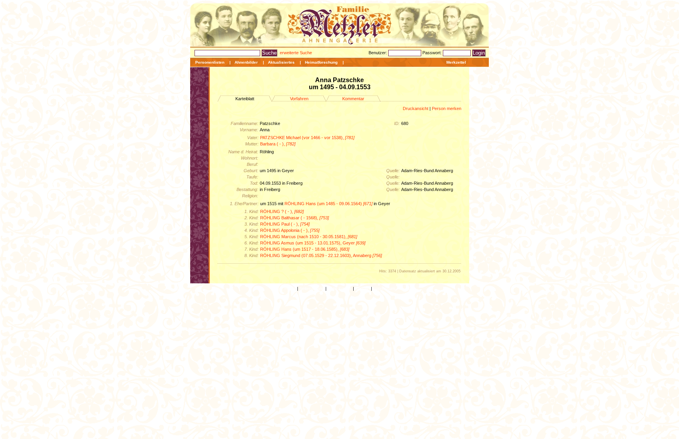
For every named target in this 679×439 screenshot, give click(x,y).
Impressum (384, 288)
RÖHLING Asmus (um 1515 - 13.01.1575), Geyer (312, 243)
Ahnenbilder (246, 62)
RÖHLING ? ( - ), (282, 211)
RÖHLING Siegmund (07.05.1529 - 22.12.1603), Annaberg (321, 255)
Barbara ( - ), (277, 143)
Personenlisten (209, 62)
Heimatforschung (321, 62)
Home (290, 288)
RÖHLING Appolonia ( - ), (289, 230)
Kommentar (353, 98)
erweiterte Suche (296, 52)
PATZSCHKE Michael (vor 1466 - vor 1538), (307, 137)
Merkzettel (456, 62)
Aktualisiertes (281, 62)
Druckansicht (415, 108)
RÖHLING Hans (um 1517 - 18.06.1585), (304, 249)
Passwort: (432, 52)
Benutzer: (378, 52)
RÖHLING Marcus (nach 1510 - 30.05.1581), (308, 236)
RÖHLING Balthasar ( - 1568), (294, 217)
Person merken (446, 108)
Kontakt (362, 288)
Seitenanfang (311, 288)
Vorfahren (299, 98)
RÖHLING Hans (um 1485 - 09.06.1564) (328, 203)
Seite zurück (340, 288)
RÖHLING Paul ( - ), (285, 224)
